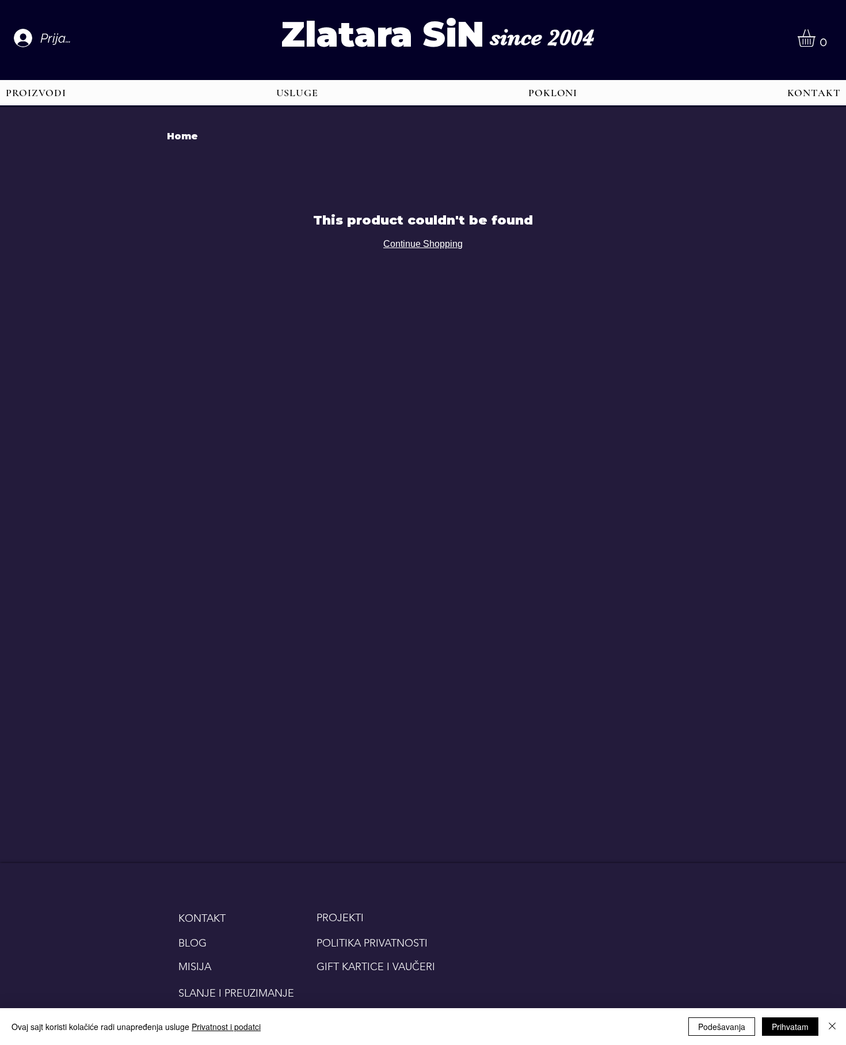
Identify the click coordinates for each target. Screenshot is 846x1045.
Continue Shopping (423, 244)
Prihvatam (790, 1026)
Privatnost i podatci (226, 1026)
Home (182, 136)
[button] (817, 38)
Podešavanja (721, 1026)
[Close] (832, 1026)
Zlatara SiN (382, 34)
